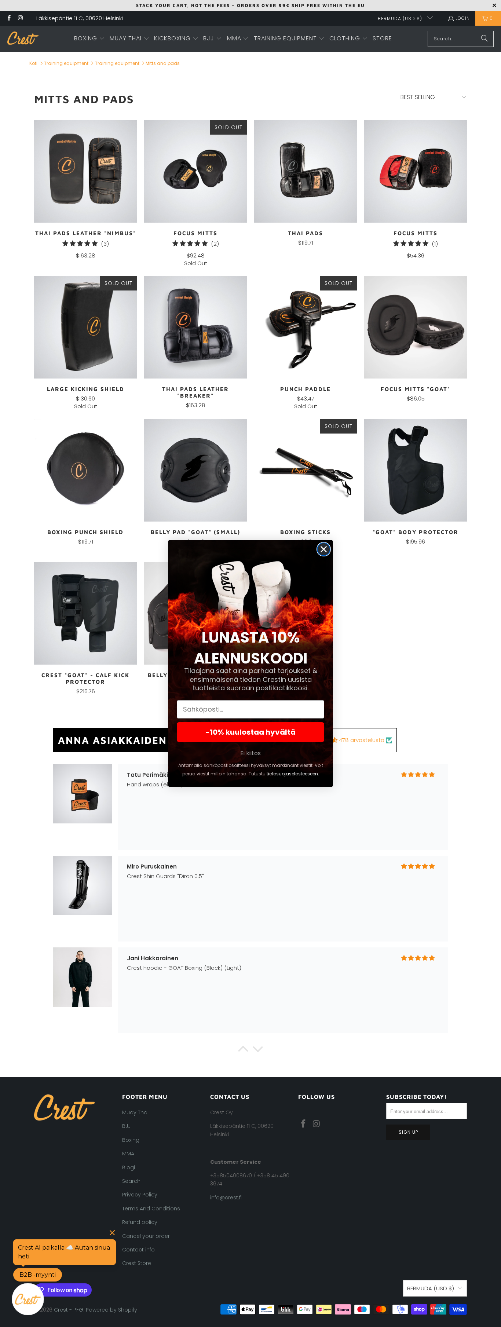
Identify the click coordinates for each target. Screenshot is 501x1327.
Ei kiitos (250, 753)
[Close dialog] (323, 549)
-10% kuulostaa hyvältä (250, 732)
